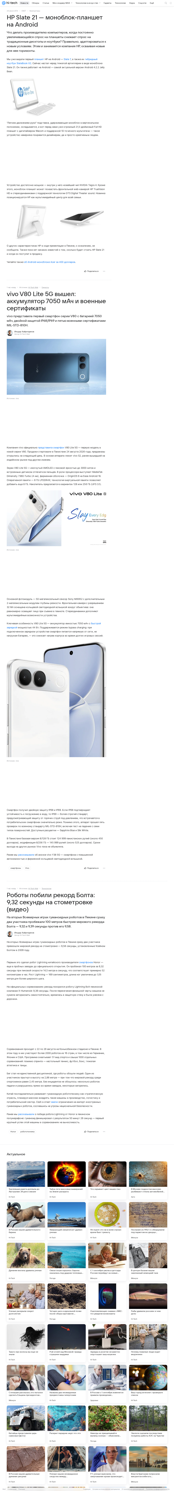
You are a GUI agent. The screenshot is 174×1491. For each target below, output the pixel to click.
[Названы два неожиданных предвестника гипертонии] (67, 1384)
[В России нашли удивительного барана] (26, 1221)
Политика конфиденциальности (157, 1489)
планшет (39, 59)
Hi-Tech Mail (33, 287)
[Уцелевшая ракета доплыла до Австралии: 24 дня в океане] (26, 1180)
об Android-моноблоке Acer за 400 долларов (49, 262)
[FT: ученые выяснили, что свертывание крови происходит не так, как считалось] (107, 1465)
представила (45, 447)
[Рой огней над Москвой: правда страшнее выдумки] (67, 1343)
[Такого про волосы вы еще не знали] (26, 1343)
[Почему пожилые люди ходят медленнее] (148, 1343)
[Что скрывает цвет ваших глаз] (107, 1180)
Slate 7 (67, 59)
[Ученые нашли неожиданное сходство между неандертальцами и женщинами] (67, 1465)
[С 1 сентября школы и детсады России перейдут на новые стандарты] (107, 1262)
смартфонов (86, 962)
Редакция (86, 1489)
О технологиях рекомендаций (133, 1489)
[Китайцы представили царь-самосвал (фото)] (26, 1425)
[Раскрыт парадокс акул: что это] (67, 1425)
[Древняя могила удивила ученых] (26, 1262)
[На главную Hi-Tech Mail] (11, 3)
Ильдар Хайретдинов (24, 332)
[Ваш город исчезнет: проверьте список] (148, 1384)
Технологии (46, 888)
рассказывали (26, 854)
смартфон (58, 447)
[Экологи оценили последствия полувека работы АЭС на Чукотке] (148, 1425)
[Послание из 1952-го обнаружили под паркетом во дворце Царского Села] (148, 1221)
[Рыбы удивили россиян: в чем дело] (148, 1302)
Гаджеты (45, 287)
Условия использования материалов (106, 1489)
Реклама (21, 1489)
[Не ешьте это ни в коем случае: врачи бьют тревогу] (107, 1221)
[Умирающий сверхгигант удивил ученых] (67, 1221)
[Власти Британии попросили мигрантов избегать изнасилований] (148, 1465)
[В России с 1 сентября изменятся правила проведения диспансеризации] (107, 1384)
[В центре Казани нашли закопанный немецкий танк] (148, 1262)
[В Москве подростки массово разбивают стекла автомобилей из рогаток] (148, 1180)
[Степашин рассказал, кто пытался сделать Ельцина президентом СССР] (26, 1384)
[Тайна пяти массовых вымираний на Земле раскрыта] (67, 1180)
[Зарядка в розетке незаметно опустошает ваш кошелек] (107, 1343)
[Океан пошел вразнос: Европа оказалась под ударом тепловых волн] (67, 1262)
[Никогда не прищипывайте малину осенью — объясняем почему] (107, 1425)
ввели (54, 1102)
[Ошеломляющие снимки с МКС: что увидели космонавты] (107, 1302)
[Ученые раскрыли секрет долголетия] (26, 1302)
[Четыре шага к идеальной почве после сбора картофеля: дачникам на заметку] (67, 1302)
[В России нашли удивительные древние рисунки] (26, 1465)
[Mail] (4, 3)
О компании (12, 1489)
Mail (4, 1489)
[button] (33, 97)
